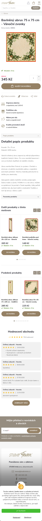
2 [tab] (19, 259)
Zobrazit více (21, 403)
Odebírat (33, 431)
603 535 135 (22, 475)
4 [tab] (22, 259)
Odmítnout (27, 517)
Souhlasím (22, 511)
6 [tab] (23, 320)
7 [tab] (25, 320)
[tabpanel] (10, 235)
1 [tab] (17, 259)
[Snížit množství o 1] (39, 79)
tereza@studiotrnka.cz (22, 471)
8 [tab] (27, 320)
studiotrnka (23, 479)
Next (39, 210)
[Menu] (39, 3)
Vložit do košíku (23, 86)
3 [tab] (21, 259)
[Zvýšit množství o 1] (39, 76)
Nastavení (16, 517)
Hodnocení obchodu (21, 331)
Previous (35, 210)
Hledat (36, 8)
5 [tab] (24, 259)
